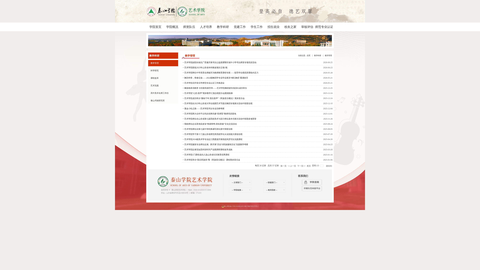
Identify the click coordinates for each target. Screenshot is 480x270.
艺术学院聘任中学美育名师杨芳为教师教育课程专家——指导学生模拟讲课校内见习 (221, 73)
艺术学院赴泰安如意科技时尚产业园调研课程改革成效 (208, 149)
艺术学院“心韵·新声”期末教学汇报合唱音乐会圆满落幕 (208, 93)
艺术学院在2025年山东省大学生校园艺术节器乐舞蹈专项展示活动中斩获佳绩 (218, 103)
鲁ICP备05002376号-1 (251, 206)
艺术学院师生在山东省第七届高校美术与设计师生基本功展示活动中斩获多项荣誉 (220, 119)
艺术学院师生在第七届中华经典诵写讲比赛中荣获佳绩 (208, 129)
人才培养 (206, 26)
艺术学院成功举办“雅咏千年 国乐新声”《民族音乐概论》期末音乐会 (214, 98)
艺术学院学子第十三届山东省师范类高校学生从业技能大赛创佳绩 (213, 134)
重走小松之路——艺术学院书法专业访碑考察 (204, 109)
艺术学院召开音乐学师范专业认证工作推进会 (204, 83)
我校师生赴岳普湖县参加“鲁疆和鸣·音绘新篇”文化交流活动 (210, 124)
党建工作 (240, 26)
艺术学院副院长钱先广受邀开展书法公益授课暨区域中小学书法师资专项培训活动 (220, 62)
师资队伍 (189, 26)
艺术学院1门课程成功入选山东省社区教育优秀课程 (206, 155)
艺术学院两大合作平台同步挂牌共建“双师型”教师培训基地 (210, 114)
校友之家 (290, 26)
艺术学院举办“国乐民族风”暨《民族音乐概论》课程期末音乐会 (212, 160)
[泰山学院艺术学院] (175, 6)
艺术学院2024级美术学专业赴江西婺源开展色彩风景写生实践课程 (213, 139)
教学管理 (328, 55)
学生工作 (257, 26)
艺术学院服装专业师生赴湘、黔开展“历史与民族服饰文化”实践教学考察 (216, 144)
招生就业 (274, 26)
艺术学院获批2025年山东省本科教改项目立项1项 (205, 67)
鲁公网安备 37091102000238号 (234, 206)
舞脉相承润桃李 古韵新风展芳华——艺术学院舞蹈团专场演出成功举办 (215, 88)
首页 (308, 55)
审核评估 (307, 26)
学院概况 (172, 26)
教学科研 (223, 26)
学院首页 (155, 26)
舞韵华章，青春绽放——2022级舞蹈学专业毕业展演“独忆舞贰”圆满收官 (216, 78)
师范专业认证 (324, 26)
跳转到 (329, 166)
